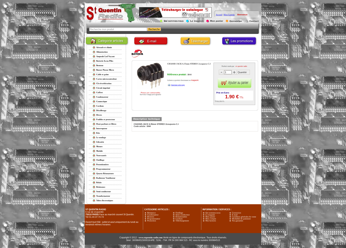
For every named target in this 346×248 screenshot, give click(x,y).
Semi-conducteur (183, 215)
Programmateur (153, 219)
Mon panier (210, 217)
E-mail (235, 215)
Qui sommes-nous (212, 213)
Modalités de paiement (241, 219)
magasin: (195, 80)
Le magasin (210, 215)
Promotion (151, 221)
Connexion (236, 213)
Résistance (151, 213)
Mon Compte (229, 15)
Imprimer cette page (178, 85)
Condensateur (153, 215)
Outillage (179, 213)
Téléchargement (182, 221)
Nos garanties (237, 221)
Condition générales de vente (244, 217)
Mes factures (210, 221)
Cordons (179, 219)
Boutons (150, 217)
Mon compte (210, 219)
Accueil (219, 15)
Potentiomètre (181, 217)
